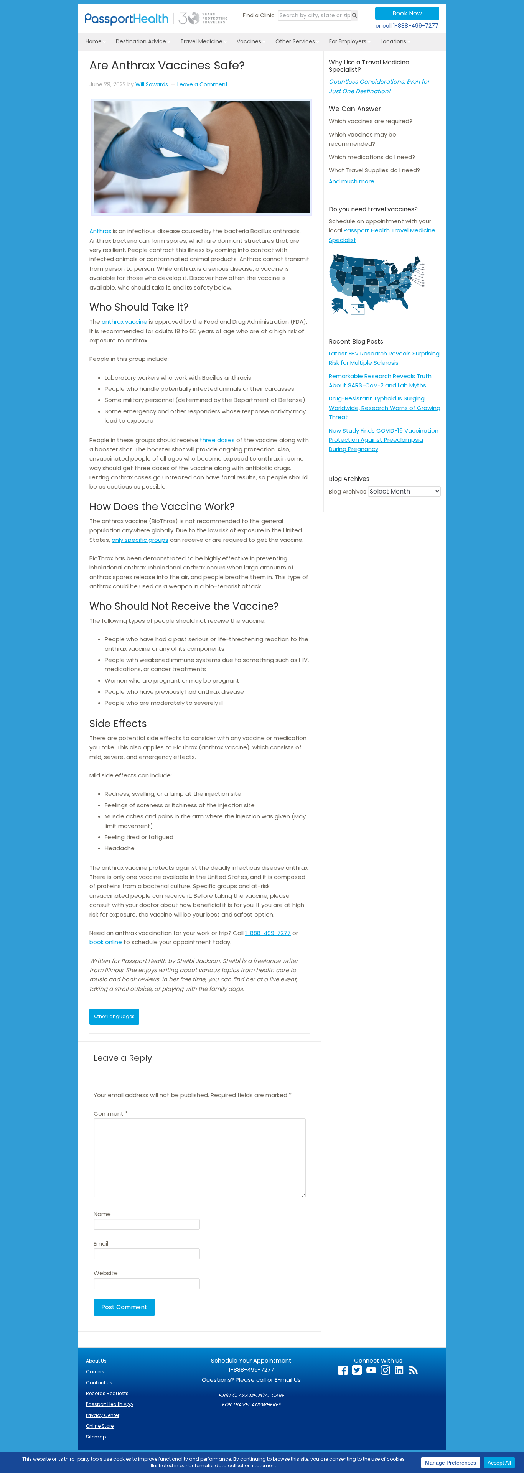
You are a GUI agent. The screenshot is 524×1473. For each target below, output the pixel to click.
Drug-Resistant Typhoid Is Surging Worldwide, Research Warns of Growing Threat (384, 407)
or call (407, 26)
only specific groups (140, 540)
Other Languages (114, 1016)
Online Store (100, 1426)
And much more (351, 181)
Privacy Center (102, 1415)
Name (102, 1214)
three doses (217, 440)
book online (105, 942)
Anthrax (100, 231)
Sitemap (96, 1437)
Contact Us (99, 1382)
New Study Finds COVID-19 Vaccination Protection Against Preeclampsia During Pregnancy (383, 439)
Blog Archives (347, 491)
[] (354, 15)
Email (101, 1243)
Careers (95, 1371)
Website (106, 1273)
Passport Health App (109, 1404)
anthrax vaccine (124, 322)
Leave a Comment (202, 84)
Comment (111, 1113)
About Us (96, 1361)
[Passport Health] (156, 24)
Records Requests (107, 1393)
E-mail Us (288, 1380)
